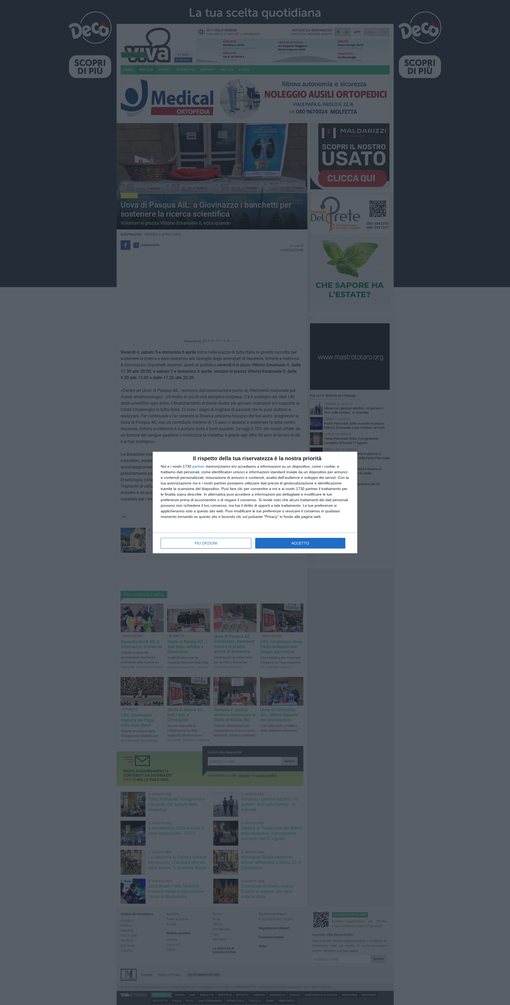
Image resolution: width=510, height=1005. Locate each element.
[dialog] (255, 502)
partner (198, 466)
